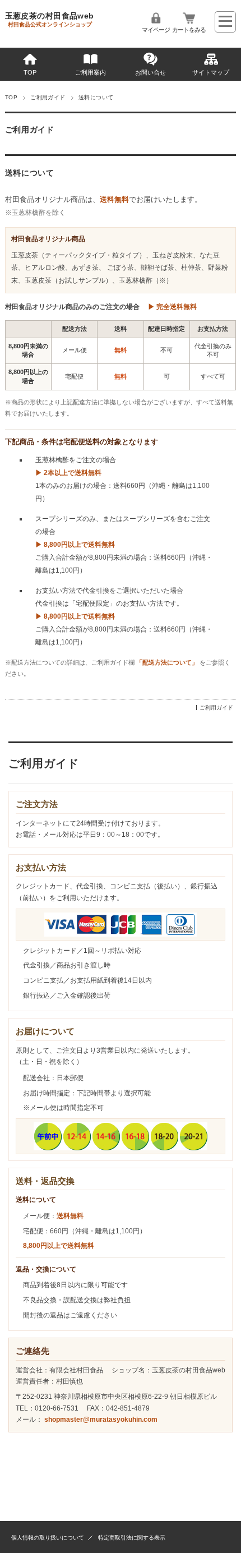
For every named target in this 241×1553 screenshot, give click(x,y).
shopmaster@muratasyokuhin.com (100, 1419)
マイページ (156, 29)
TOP (30, 72)
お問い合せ (150, 72)
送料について (29, 173)
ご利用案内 (90, 72)
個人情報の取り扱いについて (47, 1537)
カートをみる (189, 29)
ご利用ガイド (48, 97)
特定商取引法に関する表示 (131, 1537)
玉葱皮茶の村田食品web (49, 15)
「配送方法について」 (167, 662)
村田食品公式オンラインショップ (50, 24)
